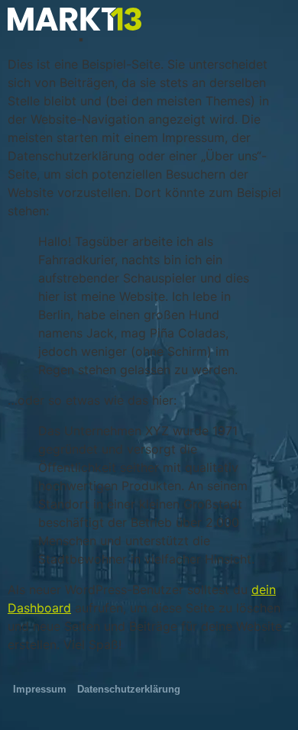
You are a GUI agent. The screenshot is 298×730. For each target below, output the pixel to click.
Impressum (39, 689)
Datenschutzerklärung (128, 689)
